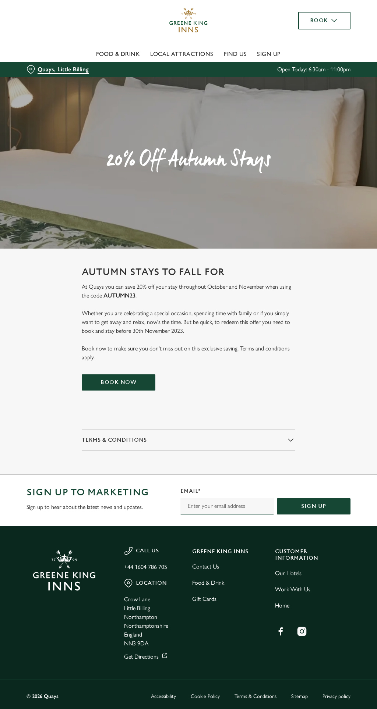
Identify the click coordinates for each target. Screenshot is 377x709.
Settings (324, 403)
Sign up (269, 53)
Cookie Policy (205, 696)
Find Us (235, 53)
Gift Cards (204, 598)
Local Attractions (182, 53)
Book (319, 20)
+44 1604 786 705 (145, 566)
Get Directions (141, 656)
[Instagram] (301, 631)
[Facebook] (280, 631)
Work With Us (292, 589)
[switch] (147, 376)
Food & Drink (118, 53)
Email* (190, 491)
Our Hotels (288, 573)
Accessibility (163, 696)
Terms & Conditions (255, 696)
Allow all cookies (295, 426)
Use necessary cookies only (187, 426)
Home (282, 605)
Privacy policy (336, 696)
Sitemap (299, 696)
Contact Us (205, 566)
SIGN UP (313, 506)
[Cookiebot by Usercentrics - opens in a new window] (316, 276)
